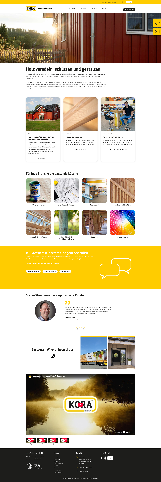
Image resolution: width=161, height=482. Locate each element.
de (127, 2)
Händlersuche (129, 10)
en (130, 2)
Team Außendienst (50, 271)
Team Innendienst (33, 271)
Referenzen (83, 8)
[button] (72, 8)
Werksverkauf (65, 271)
